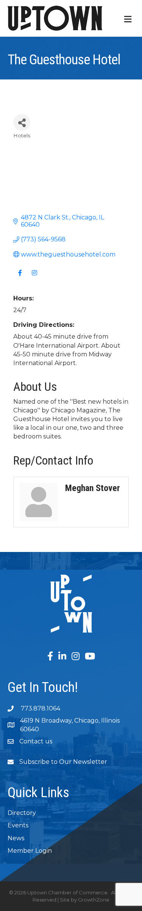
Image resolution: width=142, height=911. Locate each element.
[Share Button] (21, 122)
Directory (22, 812)
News (16, 838)
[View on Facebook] (20, 277)
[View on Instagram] (34, 277)
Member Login (30, 850)
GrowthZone (93, 900)
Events (18, 825)
